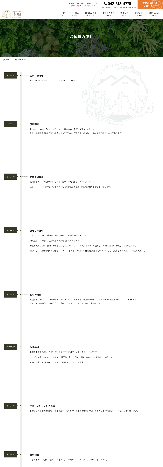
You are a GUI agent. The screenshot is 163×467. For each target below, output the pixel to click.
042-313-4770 (119, 3)
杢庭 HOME (6, 60)
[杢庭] (11, 14)
